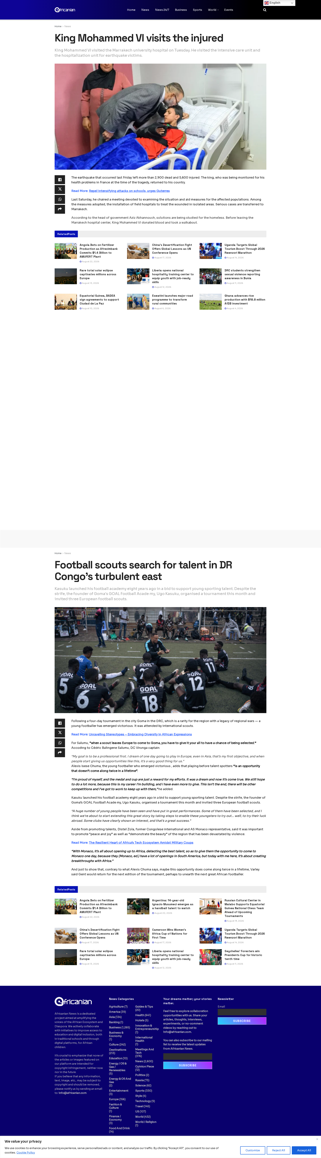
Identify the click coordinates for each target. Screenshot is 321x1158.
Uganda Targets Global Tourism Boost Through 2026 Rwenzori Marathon (245, 248)
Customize (253, 1150)
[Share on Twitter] (60, 189)
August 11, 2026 (234, 283)
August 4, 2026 (234, 308)
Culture (114, 1044)
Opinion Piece (144, 1066)
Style (138, 1096)
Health (139, 1015)
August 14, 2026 (235, 257)
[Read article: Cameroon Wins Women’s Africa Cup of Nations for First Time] (138, 936)
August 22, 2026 (90, 261)
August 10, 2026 (90, 308)
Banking (114, 1022)
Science (140, 1085)
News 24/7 (162, 10)
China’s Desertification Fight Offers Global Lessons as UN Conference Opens (172, 248)
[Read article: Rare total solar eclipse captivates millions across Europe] (66, 276)
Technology (143, 1101)
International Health (144, 1039)
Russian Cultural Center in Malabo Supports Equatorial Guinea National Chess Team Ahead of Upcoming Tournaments (245, 908)
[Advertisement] (160, 538)
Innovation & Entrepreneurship (147, 1027)
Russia (139, 1080)
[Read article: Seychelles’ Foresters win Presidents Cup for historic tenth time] (211, 957)
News (145, 10)
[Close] (317, 1139)
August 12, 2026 (162, 287)
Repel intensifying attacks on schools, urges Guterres (129, 191)
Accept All (304, 1150)
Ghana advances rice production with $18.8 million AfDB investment (245, 299)
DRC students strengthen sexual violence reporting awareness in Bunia (242, 274)
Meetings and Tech (144, 1051)
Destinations (117, 1049)
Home (131, 10)
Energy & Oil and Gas (120, 1080)
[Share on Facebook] (60, 179)
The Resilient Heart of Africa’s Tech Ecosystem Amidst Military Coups (141, 843)
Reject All (278, 1150)
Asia (112, 1017)
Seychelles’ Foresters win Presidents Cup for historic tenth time (243, 955)
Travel (139, 1106)
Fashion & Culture (115, 1106)
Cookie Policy (26, 1152)
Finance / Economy (115, 1118)
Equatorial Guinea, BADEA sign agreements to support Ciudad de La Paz (99, 299)
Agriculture (116, 1006)
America (114, 1011)
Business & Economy (116, 1034)
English (274, 2)
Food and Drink (119, 1128)
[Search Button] (264, 10)
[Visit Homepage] (73, 9)
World (212, 10)
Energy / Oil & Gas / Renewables (118, 1067)
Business (181, 10)
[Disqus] (160, 369)
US (137, 1111)
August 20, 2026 (163, 913)
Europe (114, 1099)
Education (115, 1058)
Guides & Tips (144, 1006)
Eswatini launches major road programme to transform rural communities (172, 299)
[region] (160, 1147)
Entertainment (118, 1090)
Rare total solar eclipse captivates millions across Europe (98, 274)
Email (221, 1006)
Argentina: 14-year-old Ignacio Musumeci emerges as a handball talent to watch (172, 904)
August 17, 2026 (162, 257)
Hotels (139, 1020)
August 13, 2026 (90, 283)
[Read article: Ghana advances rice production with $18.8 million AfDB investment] (211, 302)
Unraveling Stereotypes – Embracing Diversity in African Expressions (140, 734)
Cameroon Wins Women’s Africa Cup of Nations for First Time (169, 933)
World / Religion (145, 1122)
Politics (140, 1075)
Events (228, 10)
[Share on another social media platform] (60, 209)
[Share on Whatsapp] (60, 199)
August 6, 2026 (162, 308)
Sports (197, 10)
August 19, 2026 (235, 921)
